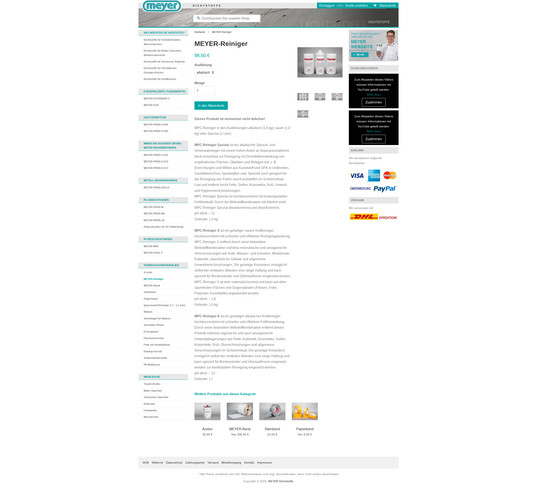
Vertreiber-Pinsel (154, 325)
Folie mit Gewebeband (157, 344)
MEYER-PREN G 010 (156, 161)
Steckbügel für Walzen (157, 318)
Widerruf (157, 462)
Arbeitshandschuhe (155, 358)
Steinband (150, 292)
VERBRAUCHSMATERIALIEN (161, 265)
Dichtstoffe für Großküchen (160, 79)
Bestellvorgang (231, 462)
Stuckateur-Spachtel (156, 397)
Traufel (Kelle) (152, 384)
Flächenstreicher (154, 338)
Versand (213, 462)
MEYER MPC (151, 246)
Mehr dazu (374, 94)
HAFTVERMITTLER (155, 117)
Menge (199, 83)
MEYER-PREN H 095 (156, 131)
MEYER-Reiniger (154, 279)
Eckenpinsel (151, 331)
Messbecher (151, 417)
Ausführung (203, 65)
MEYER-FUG (151, 105)
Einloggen (327, 5)
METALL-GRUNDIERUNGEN (160, 180)
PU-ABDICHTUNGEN (156, 200)
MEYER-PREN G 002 (156, 155)
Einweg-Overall (153, 351)
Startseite (199, 32)
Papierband (150, 298)
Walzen (148, 311)
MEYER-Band (152, 285)
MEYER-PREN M (153, 207)
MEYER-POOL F (153, 252)
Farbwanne (150, 410)
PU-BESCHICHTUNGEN (158, 239)
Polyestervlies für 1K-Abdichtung (163, 226)
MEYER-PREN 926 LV (156, 187)
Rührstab (149, 403)
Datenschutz (174, 462)
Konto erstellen (356, 5)
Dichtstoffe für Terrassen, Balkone (164, 61)
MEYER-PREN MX (154, 213)
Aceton (148, 272)
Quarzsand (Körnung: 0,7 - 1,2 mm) (164, 305)
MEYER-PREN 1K (154, 220)
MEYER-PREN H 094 (156, 124)
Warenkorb (387, 5)
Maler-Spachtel (153, 390)
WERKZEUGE (152, 376)
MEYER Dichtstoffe (280, 481)
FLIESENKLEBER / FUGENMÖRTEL (165, 91)
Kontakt (249, 462)
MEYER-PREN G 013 (156, 168)
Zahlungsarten (195, 462)
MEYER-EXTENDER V (157, 98)
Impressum (264, 462)
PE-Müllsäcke (152, 364)
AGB (146, 462)
